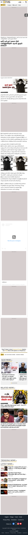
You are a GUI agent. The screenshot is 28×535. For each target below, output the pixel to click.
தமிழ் (20, 2)
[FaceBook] (13, 524)
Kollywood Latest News (15, 528)
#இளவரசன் (14, 5)
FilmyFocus (3, 37)
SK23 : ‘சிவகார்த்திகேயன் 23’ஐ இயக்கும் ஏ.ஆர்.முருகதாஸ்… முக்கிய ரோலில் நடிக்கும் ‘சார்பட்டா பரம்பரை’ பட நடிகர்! (17, 480)
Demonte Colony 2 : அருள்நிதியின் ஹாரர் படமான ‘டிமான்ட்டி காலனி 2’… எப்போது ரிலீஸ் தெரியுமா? (16, 492)
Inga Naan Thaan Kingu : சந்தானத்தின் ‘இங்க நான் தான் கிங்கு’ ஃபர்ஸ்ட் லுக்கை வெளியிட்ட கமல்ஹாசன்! (17, 474)
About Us (7, 532)
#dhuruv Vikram (20, 354)
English (6, 517)
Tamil (16, 517)
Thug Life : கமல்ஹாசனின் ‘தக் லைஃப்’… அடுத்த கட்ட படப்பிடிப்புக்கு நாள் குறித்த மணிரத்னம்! (17, 468)
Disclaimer (14, 519)
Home (3, 532)
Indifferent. (4, 282)
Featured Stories (11, 37)
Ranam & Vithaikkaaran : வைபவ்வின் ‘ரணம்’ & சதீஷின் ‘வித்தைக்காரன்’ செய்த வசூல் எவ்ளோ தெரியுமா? (17, 486)
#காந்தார (9, 5)
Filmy (6, 350)
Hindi (20, 517)
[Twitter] (16, 524)
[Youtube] (21, 524)
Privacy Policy (6, 519)
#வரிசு (19, 5)
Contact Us (21, 519)
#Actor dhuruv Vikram (10, 354)
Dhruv (10, 284)
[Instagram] (18, 524)
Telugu (12, 517)
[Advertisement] (14, 22)
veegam (16, 531)
